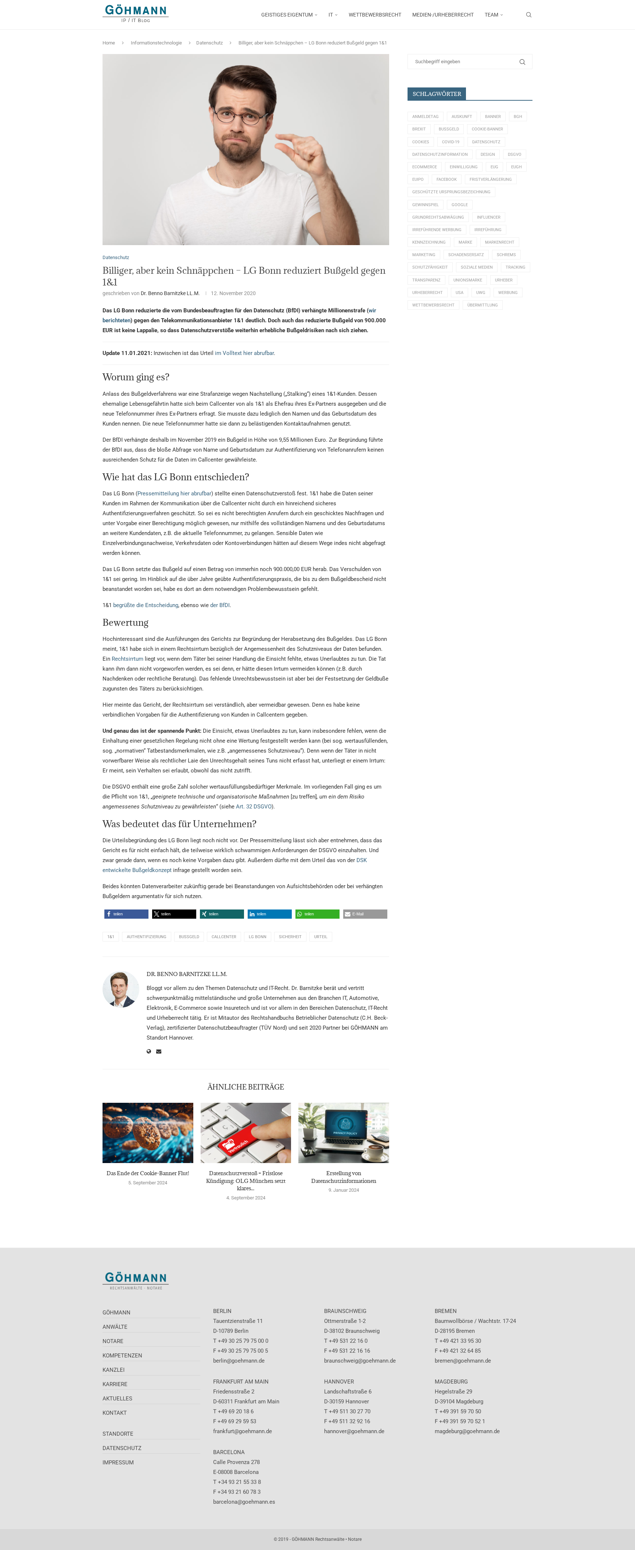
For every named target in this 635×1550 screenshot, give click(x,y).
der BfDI (220, 605)
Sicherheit (290, 936)
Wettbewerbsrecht (433, 305)
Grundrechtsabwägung (438, 217)
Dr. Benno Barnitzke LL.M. (170, 293)
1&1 (110, 936)
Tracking (515, 267)
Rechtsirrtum (127, 659)
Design (488, 154)
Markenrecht (499, 242)
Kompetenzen (122, 1355)
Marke (465, 242)
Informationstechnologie (156, 43)
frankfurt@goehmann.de (242, 1431)
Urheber (504, 280)
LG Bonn (257, 936)
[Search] (528, 14)
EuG (494, 167)
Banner (493, 116)
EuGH (516, 167)
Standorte (118, 1434)
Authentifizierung (146, 936)
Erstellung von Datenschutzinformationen (343, 1177)
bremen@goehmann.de (463, 1360)
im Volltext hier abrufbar (244, 353)
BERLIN (222, 1311)
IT (331, 15)
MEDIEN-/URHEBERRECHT (443, 15)
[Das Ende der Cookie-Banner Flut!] (148, 1133)
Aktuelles (117, 1398)
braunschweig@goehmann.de (360, 1360)
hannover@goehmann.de (354, 1431)
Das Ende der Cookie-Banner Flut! (148, 1173)
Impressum (118, 1462)
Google (460, 204)
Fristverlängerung (491, 179)
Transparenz (426, 280)
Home (109, 43)
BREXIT (419, 129)
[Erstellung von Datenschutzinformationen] (343, 1133)
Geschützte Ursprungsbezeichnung (451, 192)
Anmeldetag (425, 116)
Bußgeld (189, 936)
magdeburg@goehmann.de (467, 1431)
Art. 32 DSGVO (254, 806)
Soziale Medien (477, 267)
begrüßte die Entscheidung (145, 605)
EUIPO (418, 179)
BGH (518, 116)
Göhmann (116, 1312)
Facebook (447, 179)
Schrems (506, 254)
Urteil (320, 936)
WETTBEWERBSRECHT (375, 15)
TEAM (491, 15)
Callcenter (224, 936)
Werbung (508, 292)
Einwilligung (464, 167)
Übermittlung (482, 305)
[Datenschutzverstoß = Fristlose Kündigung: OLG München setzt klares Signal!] (246, 1133)
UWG (480, 292)
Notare (113, 1341)
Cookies (420, 142)
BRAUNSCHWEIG (345, 1311)
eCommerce (424, 167)
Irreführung (488, 229)
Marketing (423, 254)
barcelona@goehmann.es (244, 1502)
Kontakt (115, 1413)
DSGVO (514, 154)
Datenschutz (209, 43)
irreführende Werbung (437, 229)
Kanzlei (114, 1370)
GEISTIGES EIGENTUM (287, 15)
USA (459, 292)
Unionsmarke (467, 280)
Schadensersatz (466, 254)
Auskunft (462, 116)
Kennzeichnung (429, 242)
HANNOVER (339, 1381)
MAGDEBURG (451, 1381)
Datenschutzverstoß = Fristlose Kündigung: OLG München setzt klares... (246, 1181)
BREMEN (446, 1311)
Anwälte (115, 1327)
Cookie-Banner (487, 129)
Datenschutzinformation (440, 154)
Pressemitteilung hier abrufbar (174, 493)
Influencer (489, 217)
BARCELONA (229, 1452)
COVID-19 (450, 142)
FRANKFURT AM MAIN (241, 1381)
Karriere (115, 1384)
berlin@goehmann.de (239, 1360)
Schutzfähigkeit (430, 267)
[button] (126, 914)
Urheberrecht (427, 292)
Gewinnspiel (425, 204)
